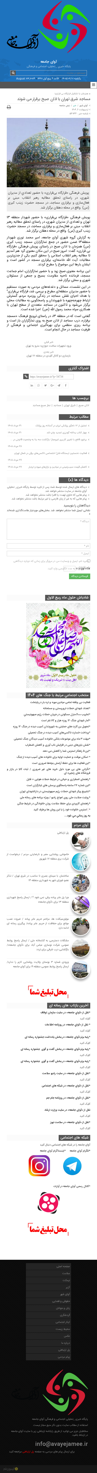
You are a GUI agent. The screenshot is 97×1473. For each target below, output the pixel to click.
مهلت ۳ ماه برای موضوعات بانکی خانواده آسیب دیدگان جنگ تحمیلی (51, 739)
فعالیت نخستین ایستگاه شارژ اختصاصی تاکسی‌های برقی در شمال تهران (50, 453)
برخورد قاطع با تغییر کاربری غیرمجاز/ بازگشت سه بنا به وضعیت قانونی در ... (48, 439)
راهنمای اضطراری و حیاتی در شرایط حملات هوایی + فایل (57, 779)
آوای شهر (83, 106)
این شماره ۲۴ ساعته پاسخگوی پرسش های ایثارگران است (58, 785)
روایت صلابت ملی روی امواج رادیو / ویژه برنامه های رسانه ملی (54, 797)
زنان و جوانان (63, 1308)
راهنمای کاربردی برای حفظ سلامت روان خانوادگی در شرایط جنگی (53, 803)
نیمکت (66, 1280)
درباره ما (65, 1343)
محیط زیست (63, 1329)
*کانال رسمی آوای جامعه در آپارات (71, 1186)
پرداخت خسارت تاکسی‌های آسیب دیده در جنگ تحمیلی (58, 732)
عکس (67, 1336)
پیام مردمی (64, 1357)
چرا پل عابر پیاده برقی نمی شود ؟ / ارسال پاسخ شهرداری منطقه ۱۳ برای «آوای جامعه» (38, 899)
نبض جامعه (64, 106)
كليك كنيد (85, 1018)
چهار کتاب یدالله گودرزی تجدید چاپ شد (67, 432)
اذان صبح (84, 405)
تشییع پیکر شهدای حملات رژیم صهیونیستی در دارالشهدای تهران (54, 791)
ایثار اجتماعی (62, 1322)
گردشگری (65, 1315)
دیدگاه (84, 521)
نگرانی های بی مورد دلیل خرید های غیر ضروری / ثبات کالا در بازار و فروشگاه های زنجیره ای (48, 771)
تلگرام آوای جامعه (79, 1151)
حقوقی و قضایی (61, 1301)
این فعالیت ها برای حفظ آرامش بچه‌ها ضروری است (60, 763)
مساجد (57, 405)
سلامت (66, 1273)
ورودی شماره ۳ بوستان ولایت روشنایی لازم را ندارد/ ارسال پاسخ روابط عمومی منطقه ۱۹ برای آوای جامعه (38, 964)
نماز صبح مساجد (42, 405)
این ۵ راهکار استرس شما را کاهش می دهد (66, 751)
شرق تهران (70, 405)
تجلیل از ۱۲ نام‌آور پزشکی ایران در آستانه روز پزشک (61, 425)
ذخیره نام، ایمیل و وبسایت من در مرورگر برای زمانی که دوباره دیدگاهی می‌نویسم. (51, 561)
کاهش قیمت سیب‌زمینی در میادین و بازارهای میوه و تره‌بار (57, 467)
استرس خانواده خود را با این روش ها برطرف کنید (60, 809)
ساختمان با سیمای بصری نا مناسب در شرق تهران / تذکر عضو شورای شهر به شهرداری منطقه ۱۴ (38, 878)
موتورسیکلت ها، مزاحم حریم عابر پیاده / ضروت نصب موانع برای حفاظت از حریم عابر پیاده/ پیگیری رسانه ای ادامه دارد (38, 923)
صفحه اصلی (63, 1266)
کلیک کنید (85, 1043)
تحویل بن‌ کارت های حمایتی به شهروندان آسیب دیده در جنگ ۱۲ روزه (51, 726)
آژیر (68, 1287)
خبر (74, 106)
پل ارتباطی (63, 833)
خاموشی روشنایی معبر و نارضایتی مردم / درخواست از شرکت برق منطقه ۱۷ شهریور (38, 856)
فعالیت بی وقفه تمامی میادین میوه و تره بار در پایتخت (60, 702)
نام (86, 546)
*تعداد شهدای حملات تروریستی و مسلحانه (66, 708)
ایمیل (85, 553)
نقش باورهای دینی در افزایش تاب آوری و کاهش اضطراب (57, 745)
